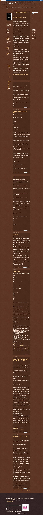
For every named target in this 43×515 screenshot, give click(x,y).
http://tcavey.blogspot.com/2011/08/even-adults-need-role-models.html (20, 74)
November (9, 66)
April (8, 85)
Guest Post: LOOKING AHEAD (20, 436)
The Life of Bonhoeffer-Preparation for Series (9, 74)
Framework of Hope (8, 43)
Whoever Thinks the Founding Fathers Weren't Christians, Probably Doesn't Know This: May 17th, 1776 (21, 359)
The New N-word (16, 271)
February (9, 87)
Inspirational (8, 48)
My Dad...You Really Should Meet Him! (9, 76)
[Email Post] (23, 172)
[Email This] (24, 107)
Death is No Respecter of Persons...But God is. (11, 499)
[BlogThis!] (25, 107)
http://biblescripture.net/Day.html (22, 400)
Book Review (8, 38)
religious (7, 54)
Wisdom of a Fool (14, 3)
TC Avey (16, 172)
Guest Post (8, 46)
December (9, 65)
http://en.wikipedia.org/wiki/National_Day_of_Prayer (18, 429)
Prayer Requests (8, 52)
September (9, 68)
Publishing (8, 53)
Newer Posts (14, 490)
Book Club (8, 37)
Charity (7, 39)
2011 (7, 89)
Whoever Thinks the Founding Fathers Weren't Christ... (9, 82)
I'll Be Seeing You (17, 176)
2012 (7, 64)
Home (21, 490)
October (8, 67)
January (8, 88)
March (8, 86)
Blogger (26, 513)
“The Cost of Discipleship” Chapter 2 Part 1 (10, 501)
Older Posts (28, 490)
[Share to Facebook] (26, 107)
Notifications (15, 83)
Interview (7, 49)
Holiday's (7, 47)
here (18, 441)
